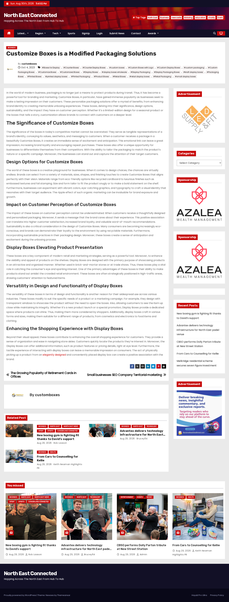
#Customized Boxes (69, 72)
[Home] (9, 33)
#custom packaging (194, 67)
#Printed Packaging (80, 76)
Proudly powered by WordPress (20, 595)
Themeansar (63, 595)
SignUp (86, 33)
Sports (71, 33)
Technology (152, 426)
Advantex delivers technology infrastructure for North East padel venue (141, 434)
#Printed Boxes (34, 76)
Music (149, 497)
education (200, 17)
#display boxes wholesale (114, 72)
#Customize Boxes (47, 72)
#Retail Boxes (119, 76)
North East (152, 17)
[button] (214, 33)
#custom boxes (116, 67)
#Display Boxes (90, 72)
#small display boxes (185, 76)
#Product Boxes (101, 76)
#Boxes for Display (51, 67)
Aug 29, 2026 (44, 442)
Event (220, 17)
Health (53, 452)
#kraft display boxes (193, 72)
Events (140, 497)
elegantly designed (54, 355)
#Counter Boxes (71, 67)
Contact (136, 33)
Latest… (22, 33)
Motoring (188, 17)
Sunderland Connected (67, 431)
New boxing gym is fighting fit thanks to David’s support (58, 437)
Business (164, 17)
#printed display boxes (56, 76)
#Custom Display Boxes (168, 67)
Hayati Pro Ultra (199, 595)
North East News (71, 426)
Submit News (117, 33)
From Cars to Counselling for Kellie (198, 353)
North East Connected (30, 15)
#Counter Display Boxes (94, 67)
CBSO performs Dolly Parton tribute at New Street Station (141, 547)
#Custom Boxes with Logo (140, 67)
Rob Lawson (60, 442)
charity (211, 17)
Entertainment (127, 497)
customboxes (29, 64)
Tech (55, 33)
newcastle (176, 17)
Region (39, 33)
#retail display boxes (139, 76)
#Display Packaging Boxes (167, 72)
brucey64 (142, 438)
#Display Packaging (140, 72)
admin (143, 554)
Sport (40, 431)
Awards (152, 33)
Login (100, 33)
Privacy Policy (217, 595)
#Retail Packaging (162, 76)
